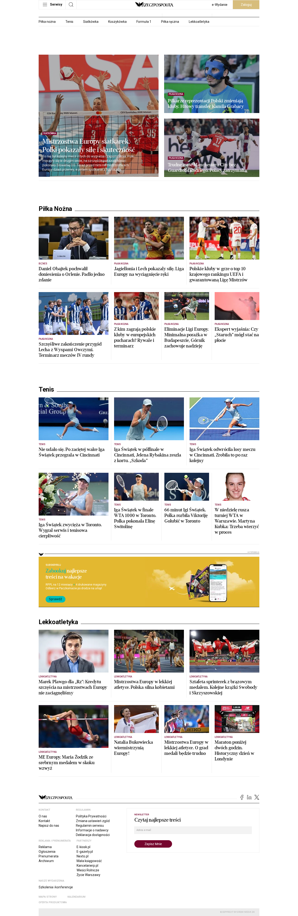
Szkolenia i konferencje (56, 887)
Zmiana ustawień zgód (93, 821)
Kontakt (44, 821)
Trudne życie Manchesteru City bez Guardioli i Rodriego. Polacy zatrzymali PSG (206, 167)
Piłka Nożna (55, 209)
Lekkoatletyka (199, 21)
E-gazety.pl (85, 851)
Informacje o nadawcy (92, 830)
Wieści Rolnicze (88, 870)
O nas (43, 816)
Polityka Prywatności (91, 816)
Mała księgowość (89, 861)
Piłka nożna (47, 21)
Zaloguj (246, 5)
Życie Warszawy (88, 875)
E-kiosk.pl (83, 847)
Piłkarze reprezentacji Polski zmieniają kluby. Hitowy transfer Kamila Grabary (206, 103)
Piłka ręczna (170, 21)
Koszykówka (117, 21)
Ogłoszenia (47, 851)
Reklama (45, 847)
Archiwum (46, 861)
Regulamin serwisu (90, 825)
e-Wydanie (219, 5)
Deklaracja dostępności (93, 835)
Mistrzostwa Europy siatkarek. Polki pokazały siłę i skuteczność (88, 145)
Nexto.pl (82, 856)
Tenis (69, 21)
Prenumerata (48, 856)
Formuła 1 (143, 21)
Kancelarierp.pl (87, 865)
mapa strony (48, 896)
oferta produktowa (53, 902)
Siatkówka (90, 21)
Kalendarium (76, 896)
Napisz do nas (49, 825)
